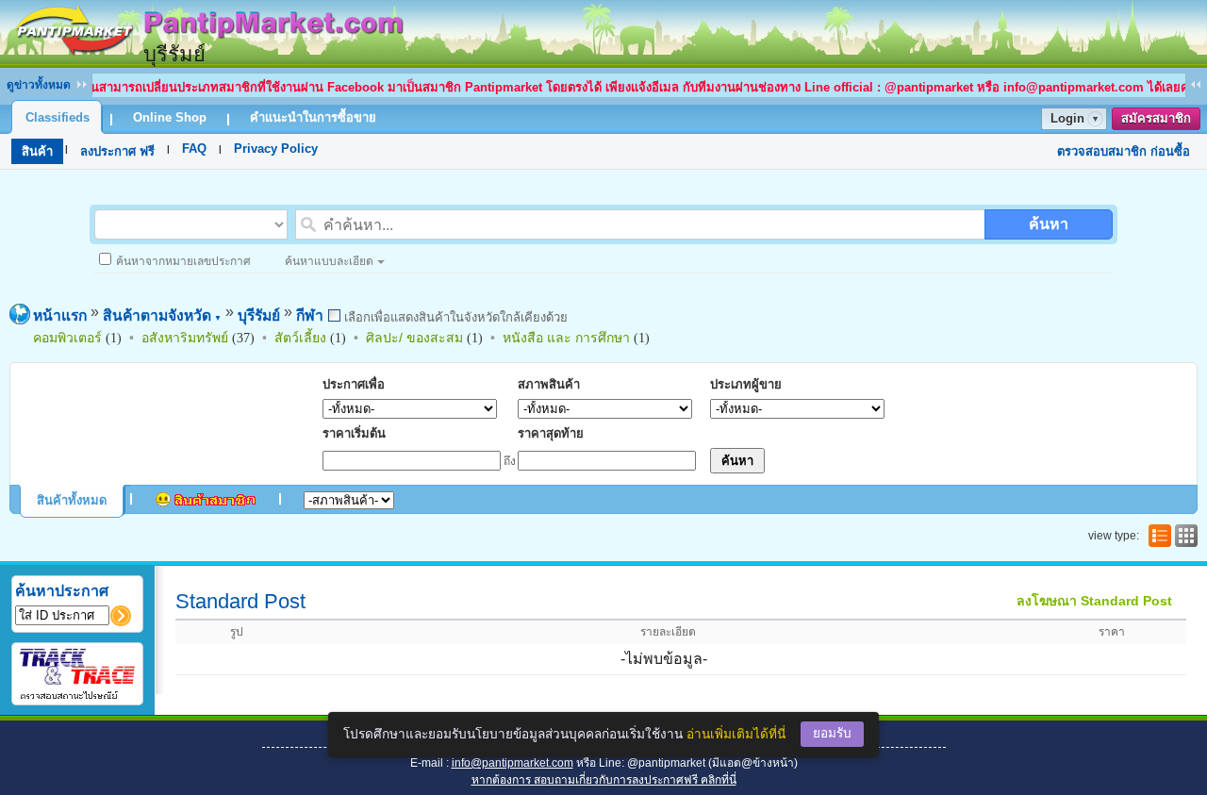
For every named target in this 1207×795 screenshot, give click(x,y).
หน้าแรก (60, 315)
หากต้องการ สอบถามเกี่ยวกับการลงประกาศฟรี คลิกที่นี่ (603, 780)
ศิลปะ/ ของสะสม (414, 337)
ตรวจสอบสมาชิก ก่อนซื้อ (1123, 151)
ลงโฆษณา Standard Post (1094, 600)
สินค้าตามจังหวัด (162, 315)
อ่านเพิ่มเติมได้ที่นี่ (735, 734)
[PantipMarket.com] (207, 59)
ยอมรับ (832, 733)
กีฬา (309, 315)
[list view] (1158, 535)
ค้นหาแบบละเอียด (329, 261)
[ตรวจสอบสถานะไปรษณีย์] (77, 696)
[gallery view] (1184, 535)
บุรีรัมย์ (259, 315)
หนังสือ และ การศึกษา (566, 337)
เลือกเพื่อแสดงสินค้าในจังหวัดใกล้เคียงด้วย (454, 317)
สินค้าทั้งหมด (72, 500)
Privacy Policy (276, 148)
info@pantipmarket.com (512, 763)
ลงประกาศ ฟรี (117, 151)
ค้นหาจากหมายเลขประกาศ (183, 261)
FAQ (194, 148)
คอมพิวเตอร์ (67, 337)
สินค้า (37, 151)
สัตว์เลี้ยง (300, 337)
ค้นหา (1048, 224)
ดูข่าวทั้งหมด (39, 84)
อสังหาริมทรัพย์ (184, 337)
